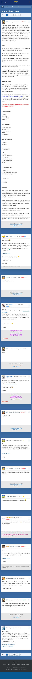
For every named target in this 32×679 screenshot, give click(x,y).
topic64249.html (6, 453)
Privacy (23, 664)
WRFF (14, 225)
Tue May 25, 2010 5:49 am (19, 304)
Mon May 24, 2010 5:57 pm (14, 236)
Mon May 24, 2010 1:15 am (14, 21)
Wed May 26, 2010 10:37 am (20, 376)
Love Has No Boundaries (10, 384)
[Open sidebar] (30, 2)
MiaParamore (9, 304)
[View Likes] (29, 22)
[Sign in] (6, 2)
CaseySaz (8, 440)
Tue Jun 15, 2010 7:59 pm (17, 627)
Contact (13, 664)
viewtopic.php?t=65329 (7, 646)
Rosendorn (9, 517)
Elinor (7, 546)
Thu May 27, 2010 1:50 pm (14, 468)
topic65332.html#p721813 (8, 644)
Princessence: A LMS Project (16, 224)
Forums (14, 6)
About (4, 664)
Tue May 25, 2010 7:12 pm (14, 349)
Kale (7, 22)
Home (8, 6)
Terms (27, 664)
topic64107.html (6, 253)
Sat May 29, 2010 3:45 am (17, 517)
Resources (20, 6)
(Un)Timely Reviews (10, 11)
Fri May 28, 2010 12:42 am (16, 496)
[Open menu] (2, 2)
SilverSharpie (9, 578)
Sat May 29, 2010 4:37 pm (14, 600)
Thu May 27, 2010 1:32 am (16, 440)
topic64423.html (6, 558)
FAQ (8, 664)
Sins (7, 236)
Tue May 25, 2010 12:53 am (14, 277)
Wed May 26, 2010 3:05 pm (14, 412)
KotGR (17, 225)
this (21, 522)
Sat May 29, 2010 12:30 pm (19, 578)
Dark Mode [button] (16, 662)
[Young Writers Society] (16, 2)
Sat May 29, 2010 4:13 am (15, 546)
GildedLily (8, 628)
